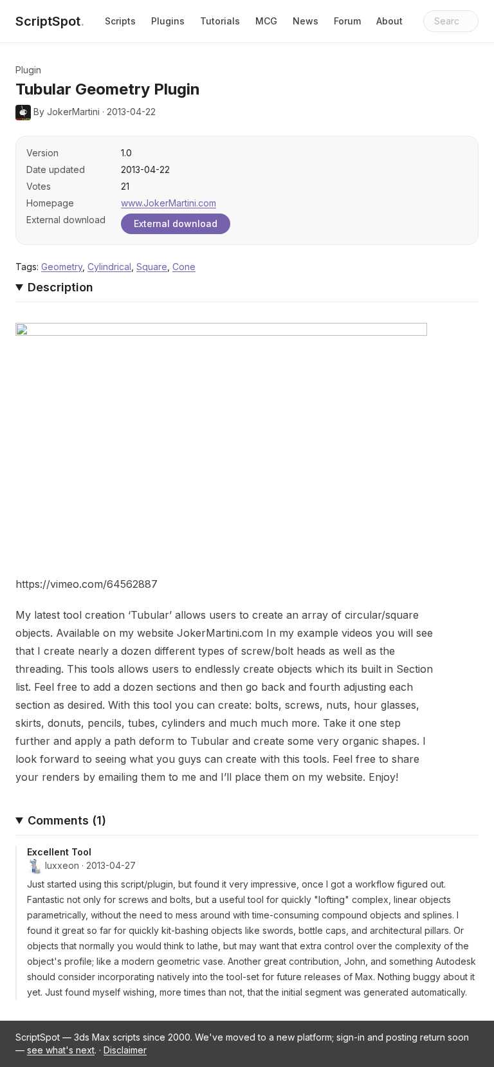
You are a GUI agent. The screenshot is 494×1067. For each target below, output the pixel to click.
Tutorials (220, 20)
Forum (347, 20)
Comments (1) (67, 820)
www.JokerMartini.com (168, 202)
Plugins (168, 20)
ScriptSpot (49, 21)
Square (151, 266)
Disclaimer (125, 1049)
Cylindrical (109, 266)
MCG (266, 20)
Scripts (120, 20)
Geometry (61, 266)
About (389, 20)
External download (175, 223)
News (305, 20)
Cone (184, 266)
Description (60, 287)
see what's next (61, 1049)
